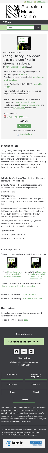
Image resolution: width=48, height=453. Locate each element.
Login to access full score (25, 102)
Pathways (12, 384)
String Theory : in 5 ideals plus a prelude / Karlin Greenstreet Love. (12, 274)
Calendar (35, 384)
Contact (24, 400)
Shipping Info (26, 134)
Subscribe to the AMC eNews (24, 342)
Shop (12, 392)
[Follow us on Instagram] (24, 351)
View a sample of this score (18, 117)
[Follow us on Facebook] (16, 351)
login (26, 320)
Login (29, 2)
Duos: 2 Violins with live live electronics (18, 286)
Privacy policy (32, 435)
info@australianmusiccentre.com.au (24, 362)
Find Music (12, 375)
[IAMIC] (14, 443)
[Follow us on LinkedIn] (31, 351)
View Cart (41, 2)
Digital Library (19, 108)
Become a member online (29, 105)
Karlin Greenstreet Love (16, 67)
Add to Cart (23, 74)
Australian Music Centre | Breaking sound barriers (24, 11)
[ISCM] (36, 443)
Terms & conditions (21, 435)
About (36, 392)
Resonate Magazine (36, 376)
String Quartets (29, 294)
